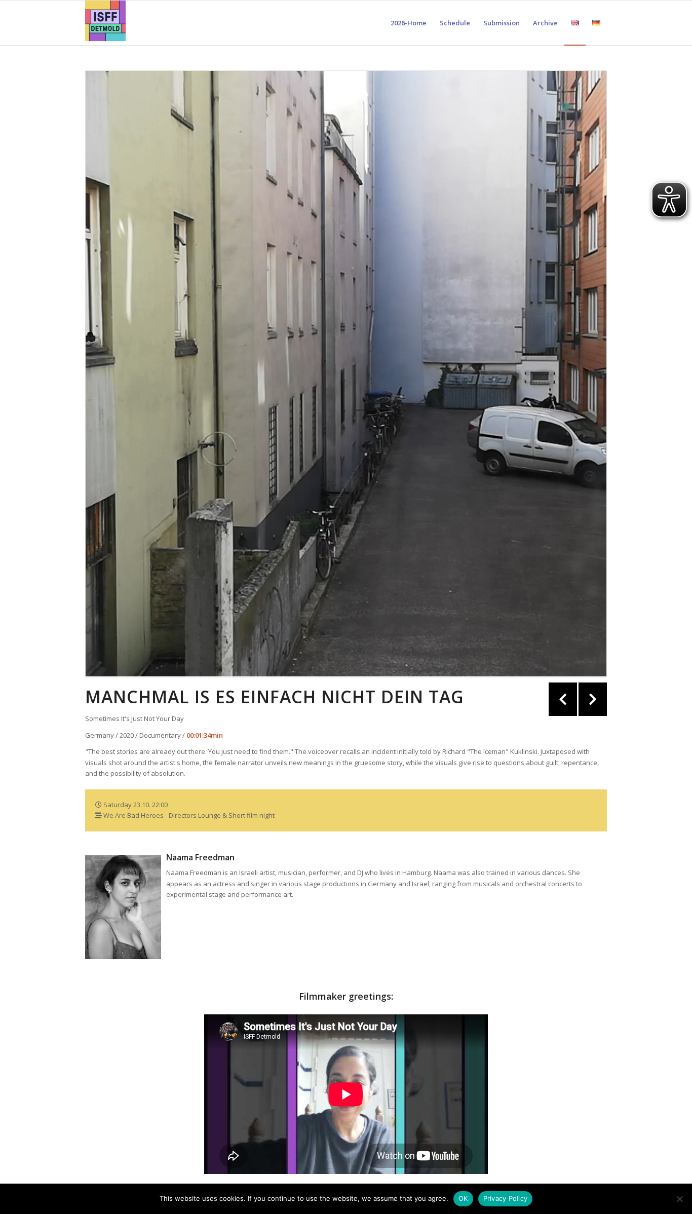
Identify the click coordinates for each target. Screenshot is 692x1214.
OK (463, 1198)
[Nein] (679, 1199)
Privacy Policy (505, 1198)
